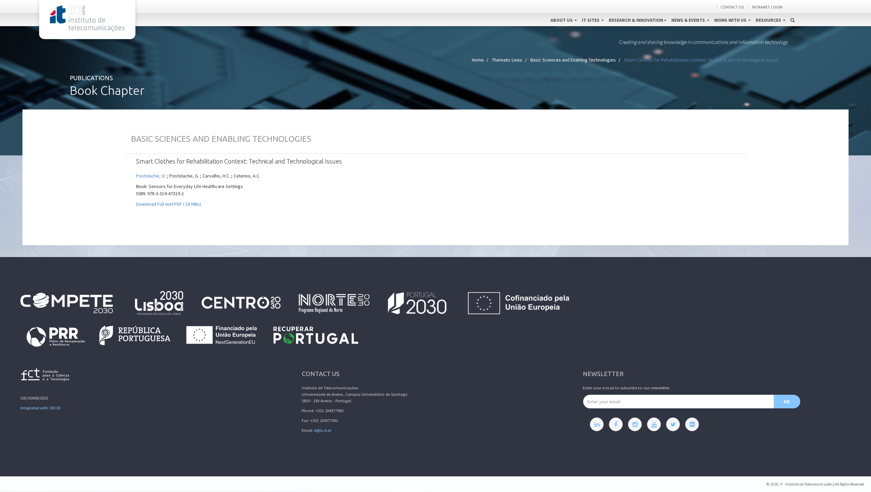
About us (562, 20)
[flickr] (692, 424)
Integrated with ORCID (40, 407)
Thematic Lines (507, 60)
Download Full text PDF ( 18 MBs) (168, 204)
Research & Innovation (636, 20)
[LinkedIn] (597, 424)
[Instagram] (635, 424)
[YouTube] (654, 424)
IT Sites (591, 20)
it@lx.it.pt (322, 430)
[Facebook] (616, 424)
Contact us (732, 7)
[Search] (792, 13)
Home (478, 60)
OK (787, 401)
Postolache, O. (151, 176)
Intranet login (767, 7)
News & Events (688, 20)
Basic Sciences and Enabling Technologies (573, 60)
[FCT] (45, 375)
